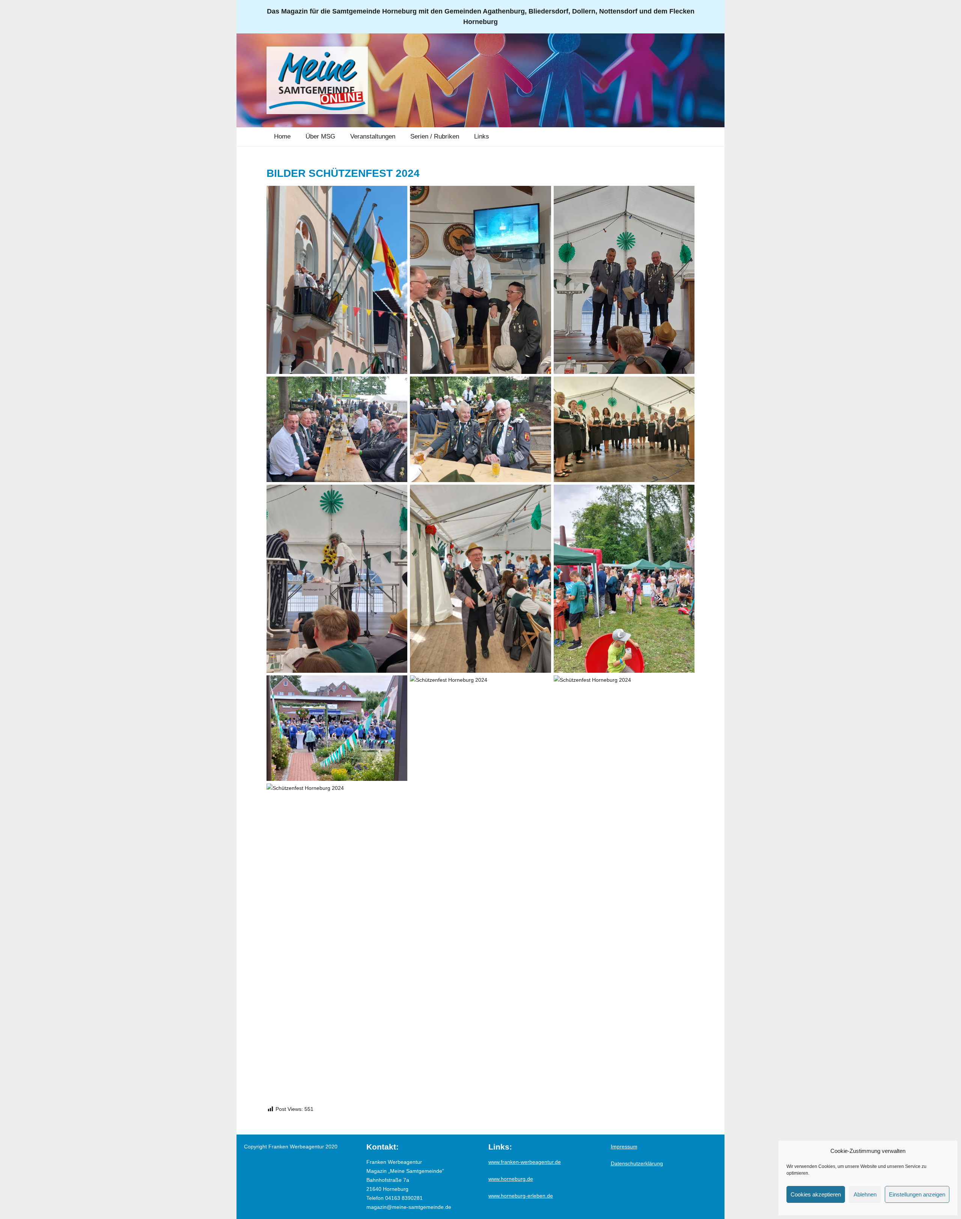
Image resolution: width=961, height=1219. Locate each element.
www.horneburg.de (510, 1179)
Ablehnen (865, 1194)
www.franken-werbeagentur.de (524, 1162)
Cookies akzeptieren (816, 1194)
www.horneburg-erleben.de (520, 1196)
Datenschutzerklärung (637, 1163)
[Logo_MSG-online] (317, 80)
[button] (340, 136)
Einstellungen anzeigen (917, 1194)
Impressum (624, 1147)
